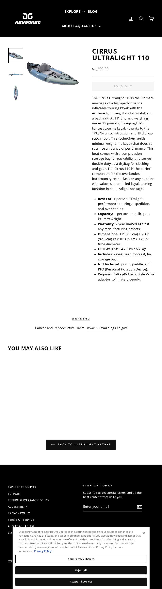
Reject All (81, 570)
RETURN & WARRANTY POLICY (28, 500)
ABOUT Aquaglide (79, 25)
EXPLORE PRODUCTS (22, 487)
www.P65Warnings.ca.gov (107, 328)
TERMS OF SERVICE (21, 519)
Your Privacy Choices (81, 559)
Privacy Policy (43, 551)
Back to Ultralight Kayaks (84, 444)
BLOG (93, 11)
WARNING (81, 318)
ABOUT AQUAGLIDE (21, 526)
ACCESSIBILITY (18, 506)
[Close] (143, 533)
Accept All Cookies (81, 581)
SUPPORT (14, 493)
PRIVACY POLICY (19, 513)
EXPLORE (73, 11)
